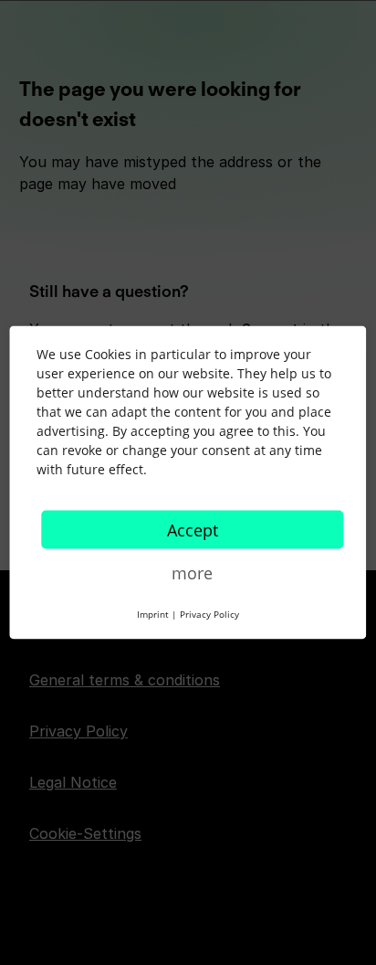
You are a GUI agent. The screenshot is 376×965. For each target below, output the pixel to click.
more (192, 573)
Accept (192, 530)
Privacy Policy (209, 614)
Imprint (153, 614)
